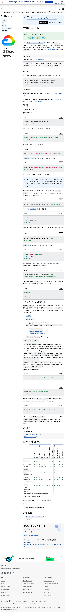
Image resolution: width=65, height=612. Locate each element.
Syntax (4, 20)
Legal (44, 607)
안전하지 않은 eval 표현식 (34, 304)
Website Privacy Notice (20, 607)
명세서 (4, 25)
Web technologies (48, 587)
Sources (26, 90)
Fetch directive (39, 60)
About (3, 587)
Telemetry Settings (34, 607)
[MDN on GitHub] (2, 579)
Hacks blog (46, 601)
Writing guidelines (27, 593)
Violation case (29, 109)
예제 (3, 23)
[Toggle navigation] (63, 9)
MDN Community (27, 587)
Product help (5, 601)
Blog (2, 590)
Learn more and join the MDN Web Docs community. (42, 19)
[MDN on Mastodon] (11, 579)
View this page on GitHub (31, 550)
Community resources (28, 590)
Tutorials (45, 595)
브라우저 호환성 (6, 28)
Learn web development (50, 590)
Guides (45, 593)
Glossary (45, 598)
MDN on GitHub (26, 598)
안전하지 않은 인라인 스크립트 (36, 174)
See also (4, 30)
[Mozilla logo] (6, 607)
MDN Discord (26, 595)
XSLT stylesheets (52, 49)
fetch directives (56, 99)
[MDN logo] (4, 572)
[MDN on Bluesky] (5, 579)
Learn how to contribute (31, 541)
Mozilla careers (5, 593)
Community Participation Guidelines (23, 610)
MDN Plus (4, 598)
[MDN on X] (8, 579)
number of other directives (34, 101)
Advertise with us (6, 595)
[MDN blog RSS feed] (14, 579)
